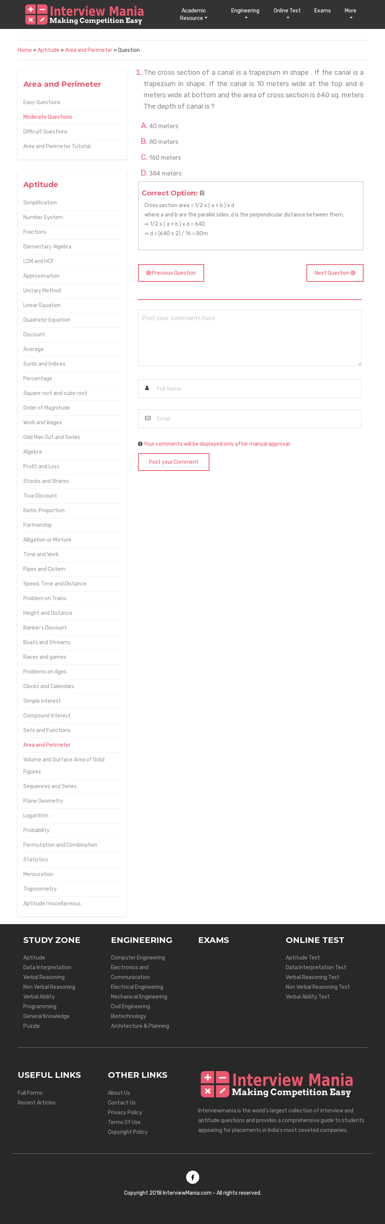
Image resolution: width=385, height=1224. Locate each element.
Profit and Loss (41, 466)
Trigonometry (40, 889)
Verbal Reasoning (44, 977)
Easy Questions (42, 102)
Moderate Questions (47, 117)
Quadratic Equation (46, 320)
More (350, 11)
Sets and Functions (47, 730)
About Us (119, 1093)
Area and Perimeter (88, 50)
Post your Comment (174, 462)
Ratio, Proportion (44, 510)
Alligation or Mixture (47, 540)
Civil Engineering (130, 1006)
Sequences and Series (50, 786)
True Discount (40, 496)
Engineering (245, 11)
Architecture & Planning (140, 1026)
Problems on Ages (45, 672)
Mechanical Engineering (139, 997)
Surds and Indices (44, 364)
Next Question (333, 273)
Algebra (32, 452)
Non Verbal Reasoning (49, 987)
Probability (36, 830)
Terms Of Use (124, 1122)
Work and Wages (42, 422)
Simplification (40, 203)
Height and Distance (48, 613)
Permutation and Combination (60, 845)
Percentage (37, 378)
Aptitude (48, 50)
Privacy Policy (125, 1112)
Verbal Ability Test (308, 997)
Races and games (44, 657)
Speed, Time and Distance (54, 584)
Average (33, 349)
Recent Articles (37, 1103)
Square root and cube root (55, 393)
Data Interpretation (47, 967)
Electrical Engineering (137, 987)
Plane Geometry (43, 801)
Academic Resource (193, 14)
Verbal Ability (39, 997)
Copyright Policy (128, 1132)
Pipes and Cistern (44, 569)
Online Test (287, 11)
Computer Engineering (138, 958)
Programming (39, 1006)
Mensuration (38, 874)
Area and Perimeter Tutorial (57, 146)
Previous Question (173, 273)
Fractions (35, 232)
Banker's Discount (45, 628)
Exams (322, 11)
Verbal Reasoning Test (313, 977)
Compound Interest (47, 716)
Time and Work (41, 554)
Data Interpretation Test (316, 967)
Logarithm (36, 815)
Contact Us (122, 1103)
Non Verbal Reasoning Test (318, 987)
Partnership (37, 525)
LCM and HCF (38, 261)
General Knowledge (46, 1016)
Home (25, 50)
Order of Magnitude (46, 408)
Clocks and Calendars (48, 686)
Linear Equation (42, 305)
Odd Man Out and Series (51, 437)
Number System (43, 217)
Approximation (41, 276)
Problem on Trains (45, 598)
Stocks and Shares (46, 481)
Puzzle (31, 1026)
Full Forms (30, 1093)
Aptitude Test (303, 958)
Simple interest (42, 701)
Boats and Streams (47, 642)
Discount (34, 334)
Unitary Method (42, 290)
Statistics (35, 859)
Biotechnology (128, 1016)
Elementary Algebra (47, 247)
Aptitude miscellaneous (52, 903)
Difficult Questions (45, 132)
